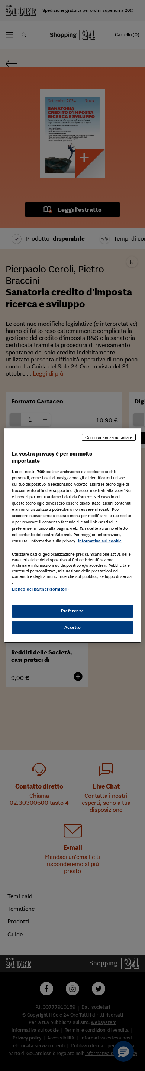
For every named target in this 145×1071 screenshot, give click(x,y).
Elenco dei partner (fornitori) (40, 589)
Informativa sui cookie (100, 541)
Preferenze (72, 611)
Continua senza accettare (109, 437)
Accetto (72, 627)
